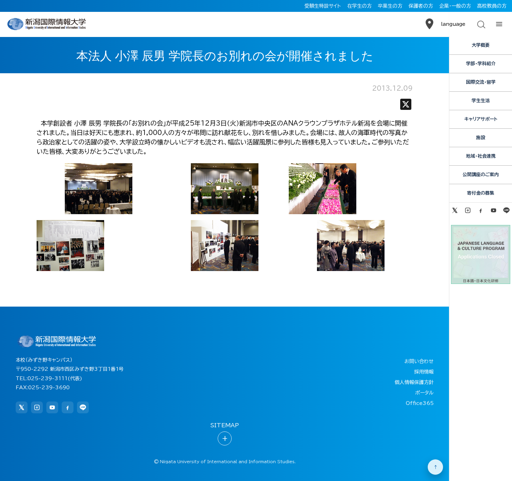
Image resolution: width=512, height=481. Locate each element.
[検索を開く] (480, 24)
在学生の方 (359, 5)
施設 (480, 137)
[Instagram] (467, 210)
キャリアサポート (480, 119)
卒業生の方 (390, 5)
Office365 (420, 403)
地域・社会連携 (481, 156)
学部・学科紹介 (481, 63)
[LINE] (506, 210)
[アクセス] (429, 24)
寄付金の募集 (480, 193)
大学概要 (481, 45)
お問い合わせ (419, 361)
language (453, 24)
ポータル (424, 392)
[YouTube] (493, 210)
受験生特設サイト (322, 5)
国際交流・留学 (481, 82)
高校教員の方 (491, 5)
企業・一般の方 (455, 5)
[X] (406, 106)
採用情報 (424, 371)
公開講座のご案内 (481, 174)
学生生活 (481, 100)
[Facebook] (480, 210)
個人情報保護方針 (414, 382)
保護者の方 (421, 5)
